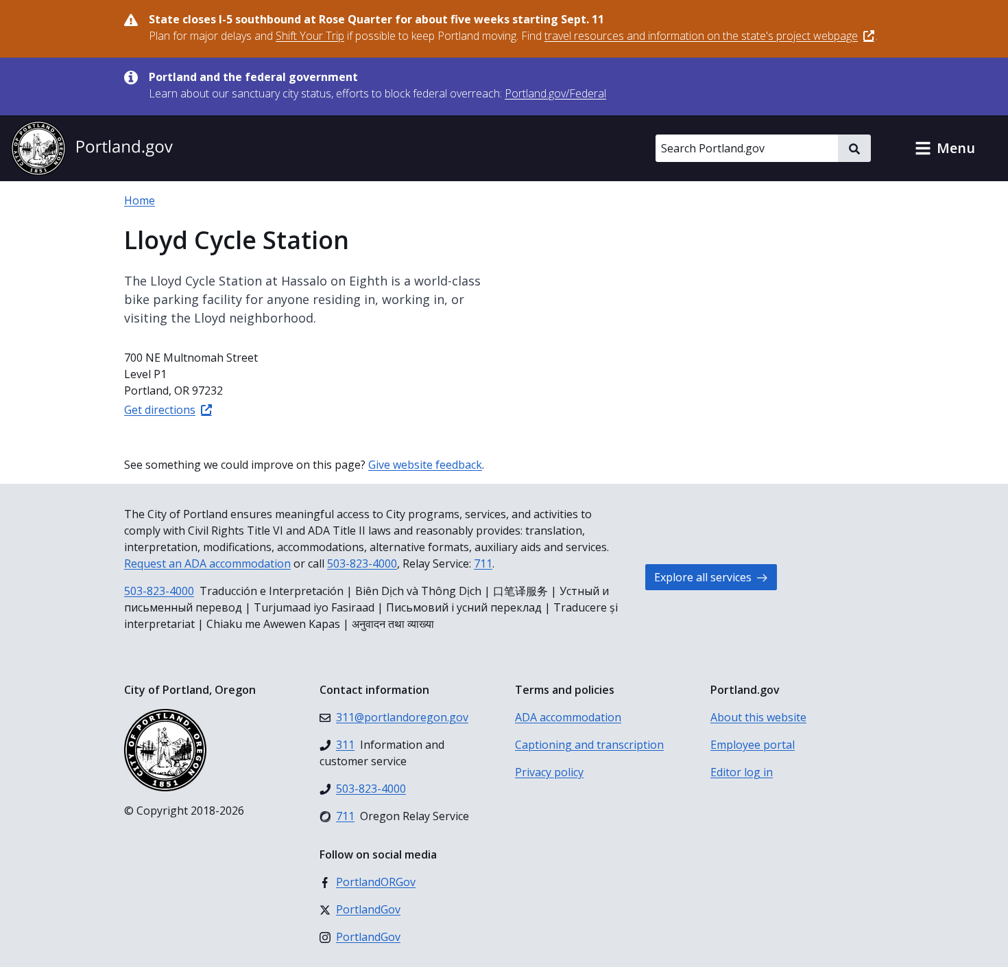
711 (483, 563)
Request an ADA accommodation (207, 563)
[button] (945, 148)
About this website (758, 717)
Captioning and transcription (589, 744)
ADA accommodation (568, 717)
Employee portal (752, 744)
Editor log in (741, 772)
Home (139, 200)
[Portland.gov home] (92, 148)
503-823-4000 (362, 563)
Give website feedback (425, 464)
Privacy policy (549, 772)
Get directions (159, 409)
